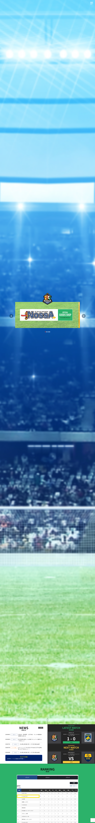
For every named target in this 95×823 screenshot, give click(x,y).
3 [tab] (48, 331)
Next (84, 316)
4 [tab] (49, 331)
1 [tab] (45, 331)
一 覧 (41, 727)
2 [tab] (46, 331)
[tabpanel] (47, 374)
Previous (11, 316)
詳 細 (71, 742)
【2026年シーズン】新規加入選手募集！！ (17, 757)
